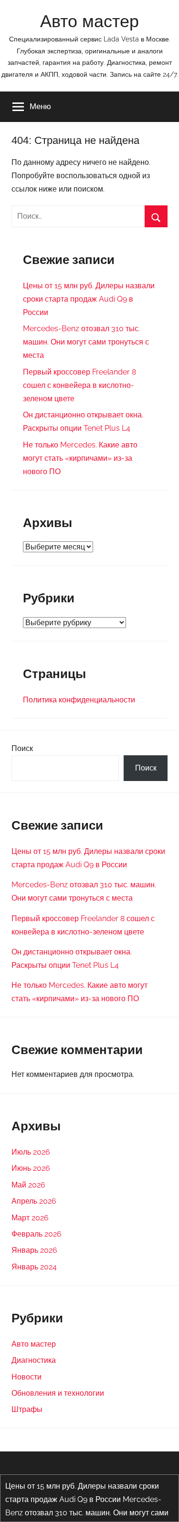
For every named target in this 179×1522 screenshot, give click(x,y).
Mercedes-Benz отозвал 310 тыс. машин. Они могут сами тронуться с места (86, 342)
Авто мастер (89, 21)
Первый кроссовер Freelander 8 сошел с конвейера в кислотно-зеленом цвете (79, 385)
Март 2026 (30, 1217)
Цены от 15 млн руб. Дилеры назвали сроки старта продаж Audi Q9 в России (89, 299)
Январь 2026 (34, 1250)
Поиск (22, 748)
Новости (26, 1376)
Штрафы (26, 1409)
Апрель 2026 (33, 1201)
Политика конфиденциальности (79, 699)
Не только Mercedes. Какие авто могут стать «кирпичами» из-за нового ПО (80, 458)
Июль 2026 (30, 1152)
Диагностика (33, 1360)
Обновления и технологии (57, 1393)
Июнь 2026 (30, 1168)
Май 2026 (28, 1184)
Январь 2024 (34, 1266)
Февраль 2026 (36, 1233)
